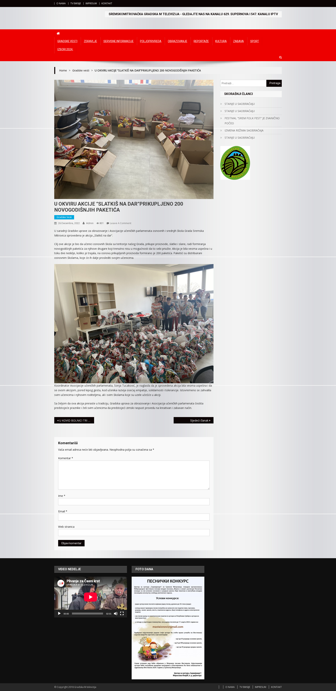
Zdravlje (90, 41)
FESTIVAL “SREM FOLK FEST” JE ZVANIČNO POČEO (252, 120)
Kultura (221, 41)
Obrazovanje (177, 41)
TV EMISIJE (75, 3)
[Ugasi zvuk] (116, 613)
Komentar (65, 458)
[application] (90, 597)
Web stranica (66, 526)
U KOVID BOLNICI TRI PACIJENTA (76, 420)
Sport (254, 41)
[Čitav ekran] (122, 613)
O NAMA (61, 3)
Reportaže (201, 41)
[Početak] (59, 613)
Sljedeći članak (199, 420)
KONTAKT (107, 3)
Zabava (238, 41)
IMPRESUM (91, 3)
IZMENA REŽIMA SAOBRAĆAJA (244, 130)
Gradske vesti (67, 41)
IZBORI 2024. (65, 49)
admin (90, 223)
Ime (61, 496)
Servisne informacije (118, 41)
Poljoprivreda (150, 41)
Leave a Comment (120, 223)
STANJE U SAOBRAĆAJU (240, 104)
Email (62, 511)
